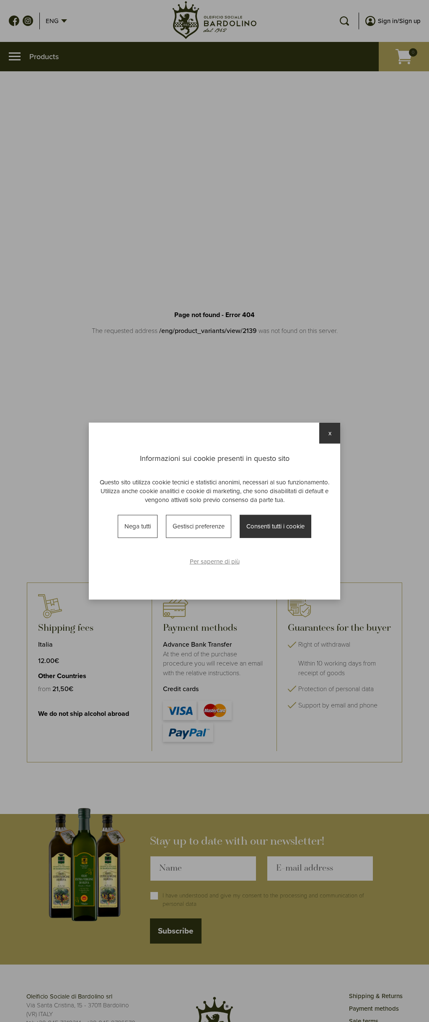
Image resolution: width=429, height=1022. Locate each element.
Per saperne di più (215, 561)
